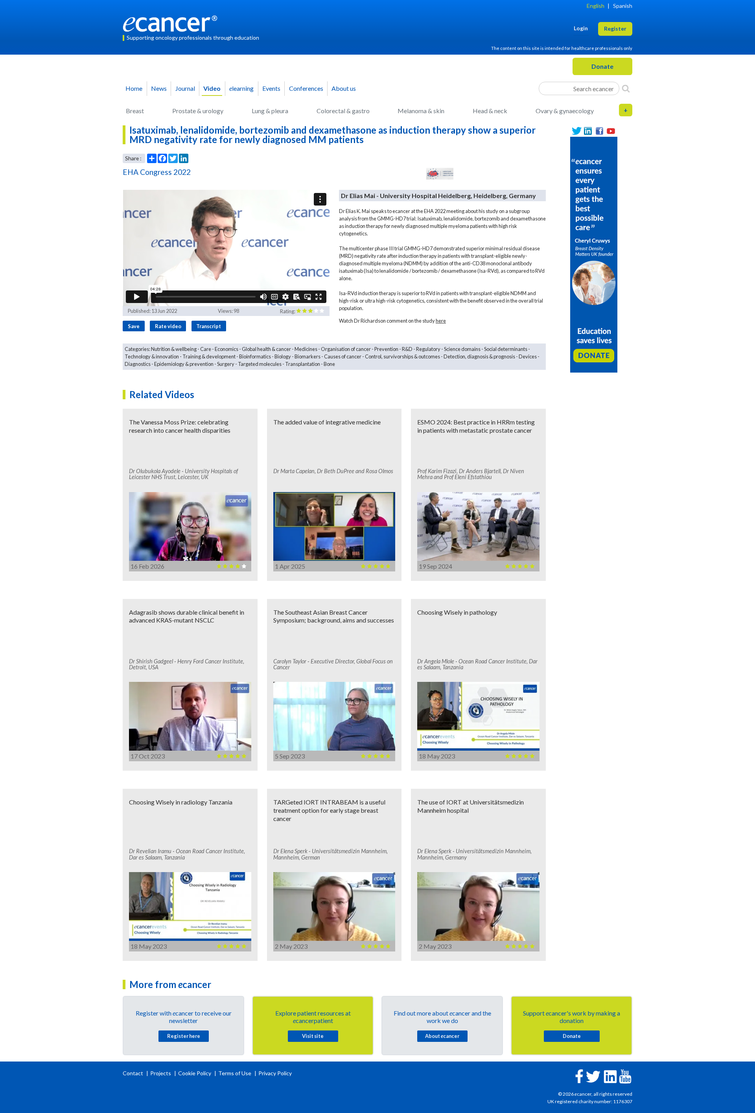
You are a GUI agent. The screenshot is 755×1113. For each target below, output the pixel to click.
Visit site (313, 1036)
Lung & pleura (270, 110)
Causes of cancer (342, 356)
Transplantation (302, 364)
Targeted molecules (260, 364)
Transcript (208, 326)
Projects (161, 1073)
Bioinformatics (255, 356)
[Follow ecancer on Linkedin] (610, 1076)
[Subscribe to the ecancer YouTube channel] (625, 1076)
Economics (226, 349)
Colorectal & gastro (343, 110)
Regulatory (428, 349)
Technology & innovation (152, 356)
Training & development (209, 356)
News (159, 88)
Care (205, 349)
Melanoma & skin (421, 110)
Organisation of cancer (346, 349)
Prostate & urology (197, 110)
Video (212, 88)
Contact (133, 1073)
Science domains (462, 349)
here (441, 321)
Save (134, 326)
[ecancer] (172, 22)
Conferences (306, 88)
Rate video (168, 326)
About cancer (442, 1036)
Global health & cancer (266, 349)
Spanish (622, 5)
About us (343, 88)
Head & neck (490, 110)
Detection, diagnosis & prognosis (479, 356)
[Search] (625, 88)
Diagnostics (138, 364)
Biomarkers (307, 356)
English (595, 5)
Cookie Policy (194, 1073)
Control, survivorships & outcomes (402, 356)
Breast (135, 110)
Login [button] (581, 28)
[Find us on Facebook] (599, 131)
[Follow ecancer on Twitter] (593, 1076)
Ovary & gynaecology (565, 110)
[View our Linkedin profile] (588, 131)
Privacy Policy (275, 1073)
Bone (329, 364)
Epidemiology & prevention (184, 364)
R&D (407, 349)
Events (271, 88)
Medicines (306, 349)
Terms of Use (234, 1073)
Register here (183, 1036)
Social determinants (505, 349)
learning (241, 88)
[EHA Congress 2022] (440, 174)
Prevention (386, 349)
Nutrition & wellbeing (174, 349)
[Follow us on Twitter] (577, 131)
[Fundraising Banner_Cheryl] (593, 253)
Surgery (225, 364)
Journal (185, 88)
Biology (282, 356)
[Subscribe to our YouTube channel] (611, 131)
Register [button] (615, 28)
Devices (528, 356)
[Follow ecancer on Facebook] (579, 1075)
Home (133, 88)
